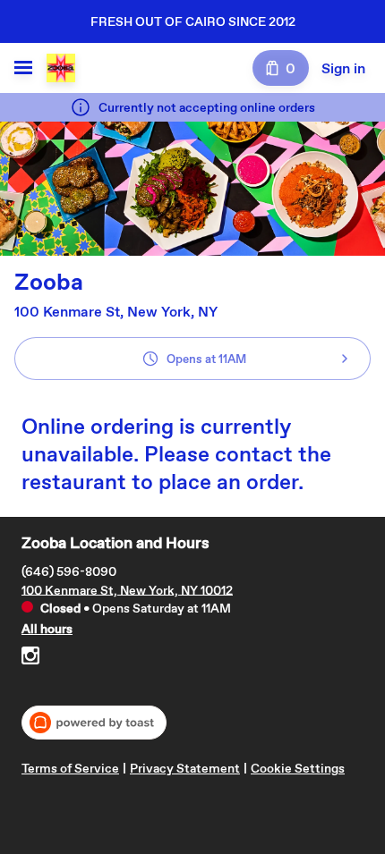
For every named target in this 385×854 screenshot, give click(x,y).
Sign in (343, 68)
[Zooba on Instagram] (30, 658)
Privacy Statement (185, 768)
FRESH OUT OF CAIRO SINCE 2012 (192, 21)
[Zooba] (61, 68)
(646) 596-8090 (68, 570)
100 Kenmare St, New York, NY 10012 (127, 589)
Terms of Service (70, 768)
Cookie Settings (298, 768)
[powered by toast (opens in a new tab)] (94, 722)
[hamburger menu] (23, 68)
